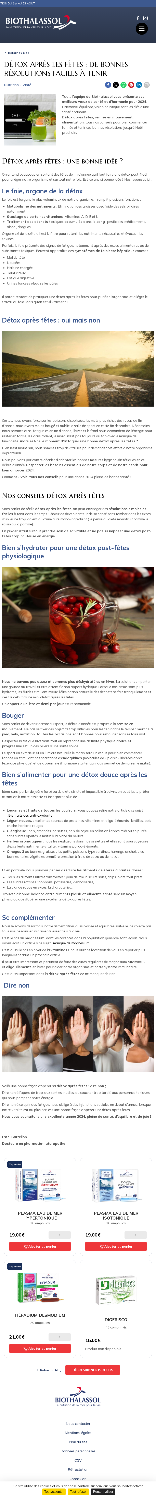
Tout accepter (54, 1491)
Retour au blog (18, 52)
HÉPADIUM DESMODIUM (40, 1315)
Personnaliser (103, 1491)
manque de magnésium (71, 943)
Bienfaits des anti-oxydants (30, 815)
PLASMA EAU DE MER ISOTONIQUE (116, 1216)
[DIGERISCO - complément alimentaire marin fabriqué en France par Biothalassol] (116, 1287)
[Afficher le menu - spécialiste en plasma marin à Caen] (142, 29)
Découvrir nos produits (93, 1370)
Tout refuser (78, 1491)
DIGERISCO (116, 1319)
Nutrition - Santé (17, 85)
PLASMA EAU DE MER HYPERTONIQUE (40, 1216)
